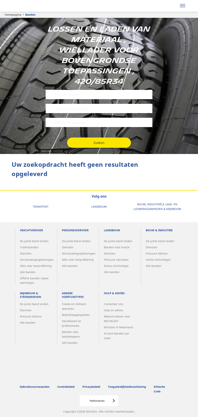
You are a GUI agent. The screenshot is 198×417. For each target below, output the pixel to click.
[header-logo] (27, 6)
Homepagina (13, 14)
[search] (172, 6)
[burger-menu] (182, 6)
